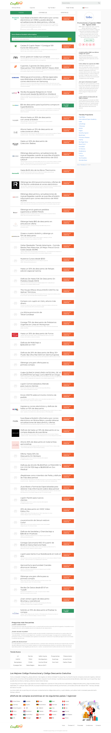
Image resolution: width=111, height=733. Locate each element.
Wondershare (83, 160)
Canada (67, 701)
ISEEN (81, 128)
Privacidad (80, 725)
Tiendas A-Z (84, 164)
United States (16, 701)
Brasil (53, 701)
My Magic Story (83, 142)
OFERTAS (67, 18)
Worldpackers (43, 659)
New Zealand (68, 714)
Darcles (30, 656)
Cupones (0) (43, 12)
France (66, 704)
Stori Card (55, 662)
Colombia (15, 704)
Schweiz (54, 714)
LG (18, 656)
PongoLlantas (55, 656)
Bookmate (82, 135)
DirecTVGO (82, 144)
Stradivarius (82, 151)
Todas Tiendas (70, 7)
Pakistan (41, 711)
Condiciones (89, 725)
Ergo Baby (82, 117)
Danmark (54, 704)
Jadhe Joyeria (43, 656)
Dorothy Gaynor (84, 133)
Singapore (54, 711)
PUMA (30, 662)
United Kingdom (17, 708)
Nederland (28, 711)
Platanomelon (67, 656)
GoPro (81, 153)
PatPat (81, 139)
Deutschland (42, 704)
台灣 (40, 718)
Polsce (66, 718)
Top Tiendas (51, 7)
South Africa (29, 714)
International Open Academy (87, 119)
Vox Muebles (83, 158)
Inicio (78, 164)
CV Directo (82, 149)
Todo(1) (21, 12)
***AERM (66, 611)
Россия (67, 711)
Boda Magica (30, 665)
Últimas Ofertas (16, 7)
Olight (81, 130)
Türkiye (14, 714)
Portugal (28, 718)
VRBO (89, 164)
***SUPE (66, 105)
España (28, 704)
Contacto (98, 725)
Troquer (81, 155)
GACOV (18, 659)
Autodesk (82, 146)
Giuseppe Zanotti (18, 665)
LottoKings (82, 124)
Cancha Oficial (43, 662)
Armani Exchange (67, 659)
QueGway (55, 659)
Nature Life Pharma (43, 665)
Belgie (40, 701)
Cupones (32, 7)
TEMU (30, 659)
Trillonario (82, 126)
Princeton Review (84, 137)
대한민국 (41, 708)
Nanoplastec (18, 662)
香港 (53, 718)
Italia (66, 708)
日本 (27, 708)
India (53, 708)
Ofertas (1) (64, 12)
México (14, 711)
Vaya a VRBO (89, 40)
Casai (80, 121)
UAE (13, 718)
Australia (28, 701)
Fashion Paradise (67, 662)
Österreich (41, 714)
